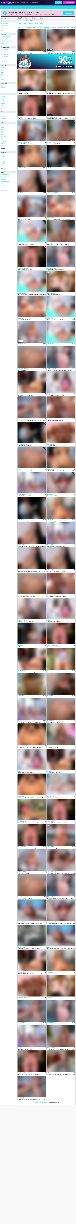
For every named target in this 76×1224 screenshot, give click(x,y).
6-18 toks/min (4, 49)
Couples (30, 23)
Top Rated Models (5, 36)
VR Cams (3, 136)
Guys (41, 23)
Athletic (3, 87)
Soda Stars (4, 43)
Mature (3, 103)
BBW (2, 90)
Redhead (3, 118)
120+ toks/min (4, 56)
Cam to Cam (4, 61)
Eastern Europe (5, 181)
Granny (3, 108)
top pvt (66, 27)
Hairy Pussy (4, 141)
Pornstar (3, 143)
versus (60, 27)
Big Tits (3, 129)
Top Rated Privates (6, 39)
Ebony (2, 70)
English (3, 154)
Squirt (2, 134)
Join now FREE (69, 3)
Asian (2, 74)
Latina (2, 72)
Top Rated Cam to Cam (7, 41)
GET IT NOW (65, 66)
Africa (2, 186)
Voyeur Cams (4, 146)
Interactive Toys (5, 125)
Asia (2, 184)
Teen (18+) (3, 96)
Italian (2, 166)
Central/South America (7, 177)
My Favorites (4, 23)
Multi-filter (11, 18)
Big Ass (3, 132)
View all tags (4, 190)
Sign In (58, 3)
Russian (3, 159)
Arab (2, 77)
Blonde (3, 114)
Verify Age (68, 13)
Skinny (2, 85)
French (3, 161)
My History (4, 25)
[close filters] (14, 18)
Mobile (3, 127)
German (3, 163)
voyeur (39, 27)
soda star (47, 27)
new (23, 27)
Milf (2, 105)
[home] (8, 2)
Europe (3, 179)
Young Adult (4, 98)
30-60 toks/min (5, 52)
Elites (24, 23)
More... (3, 148)
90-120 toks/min (5, 54)
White (2, 67)
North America (5, 174)
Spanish (3, 156)
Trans (36, 23)
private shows (24, 3)
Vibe (2, 30)
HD (2, 139)
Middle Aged (4, 101)
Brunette (3, 116)
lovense (53, 27)
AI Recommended (5, 28)
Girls (19, 23)
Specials (3, 59)
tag (18, 3)
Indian (2, 79)
